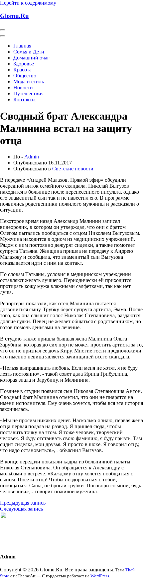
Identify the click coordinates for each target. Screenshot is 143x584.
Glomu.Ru (14, 15)
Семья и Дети (28, 51)
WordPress (99, 575)
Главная (22, 46)
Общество (24, 75)
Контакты (24, 99)
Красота (22, 69)
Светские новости (72, 168)
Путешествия (28, 93)
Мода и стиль (28, 81)
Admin (31, 156)
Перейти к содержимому (28, 3)
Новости (23, 87)
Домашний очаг (31, 57)
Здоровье (23, 63)
